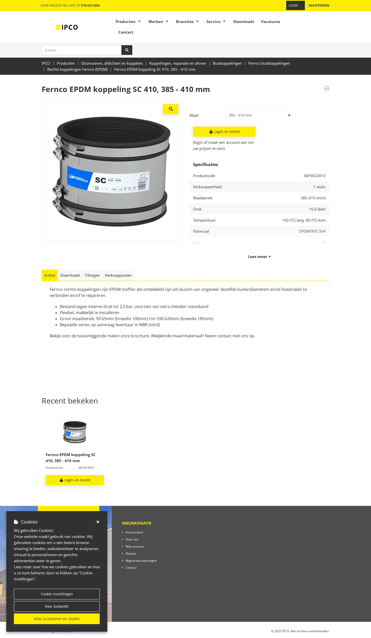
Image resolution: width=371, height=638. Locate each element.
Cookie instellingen (57, 594)
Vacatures (270, 21)
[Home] (67, 27)
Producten (126, 21)
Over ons (132, 539)
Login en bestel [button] (226, 131)
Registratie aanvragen (141, 560)
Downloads (243, 21)
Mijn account (135, 546)
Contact (126, 32)
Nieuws (131, 553)
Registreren (319, 5)
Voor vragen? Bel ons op (70, 5)
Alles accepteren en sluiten (57, 618)
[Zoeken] (126, 50)
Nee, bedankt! (57, 606)
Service (213, 21)
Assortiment (134, 532)
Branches (185, 21)
